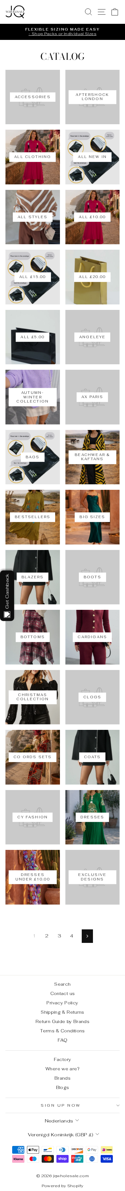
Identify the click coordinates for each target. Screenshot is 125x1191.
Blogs (62, 1087)
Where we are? (62, 1069)
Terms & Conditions (62, 1031)
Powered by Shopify (63, 1185)
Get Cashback (7, 591)
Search (62, 984)
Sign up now (61, 1105)
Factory (62, 1059)
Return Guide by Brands (62, 1021)
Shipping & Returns (62, 1012)
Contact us (62, 993)
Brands (62, 1078)
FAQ (62, 1040)
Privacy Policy (62, 1003)
